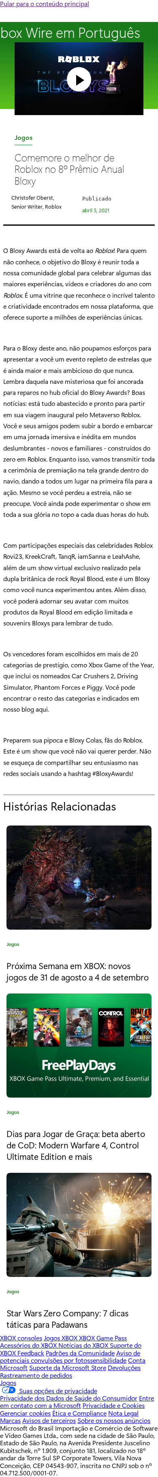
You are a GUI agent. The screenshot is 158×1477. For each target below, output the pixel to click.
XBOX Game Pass (103, 1337)
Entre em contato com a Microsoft (77, 1401)
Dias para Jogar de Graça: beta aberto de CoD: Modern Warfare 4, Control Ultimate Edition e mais (75, 1144)
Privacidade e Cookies (114, 1405)
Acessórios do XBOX (29, 1345)
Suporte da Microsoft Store (67, 1367)
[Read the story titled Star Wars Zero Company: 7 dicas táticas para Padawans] (79, 1225)
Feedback (30, 1352)
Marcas (10, 1420)
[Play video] (79, 79)
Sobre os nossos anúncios (113, 1420)
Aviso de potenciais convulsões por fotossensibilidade (70, 1356)
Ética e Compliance (79, 1413)
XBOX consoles (21, 1337)
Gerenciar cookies (25, 1413)
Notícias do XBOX (84, 1345)
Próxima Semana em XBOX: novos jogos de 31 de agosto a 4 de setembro (77, 971)
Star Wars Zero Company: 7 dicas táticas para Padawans (67, 1318)
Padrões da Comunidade (80, 1352)
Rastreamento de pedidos (36, 1375)
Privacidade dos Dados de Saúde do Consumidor (68, 1398)
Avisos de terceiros (49, 1420)
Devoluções (124, 1367)
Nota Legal (123, 1413)
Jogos (23, 139)
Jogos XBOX (61, 1337)
